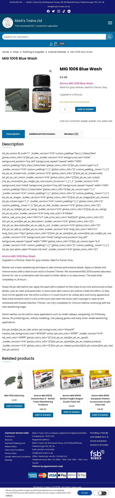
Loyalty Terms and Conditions (18, 456)
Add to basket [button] (14, 405)
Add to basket (85, 109)
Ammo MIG (107, 121)
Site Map (8, 460)
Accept (85, 492)
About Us (8, 440)
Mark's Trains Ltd (28, 20)
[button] (50, 71)
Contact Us (10, 436)
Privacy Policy (10, 453)
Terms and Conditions (14, 450)
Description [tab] (13, 134)
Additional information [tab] (42, 134)
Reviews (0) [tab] (71, 134)
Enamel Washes (88, 121)
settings (9, 495)
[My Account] (51, 43)
